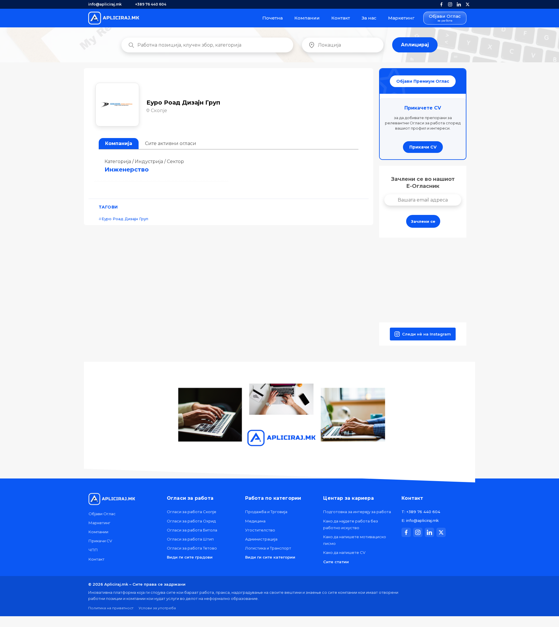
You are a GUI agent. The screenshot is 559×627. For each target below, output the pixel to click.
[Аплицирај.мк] (113, 18)
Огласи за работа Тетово (192, 548)
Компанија (118, 143)
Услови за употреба (157, 608)
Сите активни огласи (170, 143)
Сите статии (336, 561)
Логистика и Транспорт (268, 548)
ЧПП (93, 549)
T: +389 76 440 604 (420, 511)
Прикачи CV (422, 147)
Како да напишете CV (344, 552)
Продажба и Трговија (266, 511)
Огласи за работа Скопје (191, 511)
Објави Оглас (445, 18)
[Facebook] (441, 4)
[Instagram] (450, 4)
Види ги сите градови (190, 557)
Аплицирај (415, 44)
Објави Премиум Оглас (422, 81)
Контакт (340, 18)
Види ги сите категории (270, 557)
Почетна (272, 18)
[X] (467, 4)
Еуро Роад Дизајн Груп (125, 218)
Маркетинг (401, 18)
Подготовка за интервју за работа (357, 511)
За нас (369, 18)
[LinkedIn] (459, 4)
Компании (307, 18)
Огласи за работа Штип (190, 539)
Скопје (159, 110)
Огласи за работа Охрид (191, 521)
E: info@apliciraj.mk (420, 520)
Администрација (261, 539)
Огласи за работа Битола (192, 530)
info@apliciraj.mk (105, 4)
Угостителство (260, 530)
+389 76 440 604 (150, 4)
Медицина (255, 521)
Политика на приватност (110, 608)
